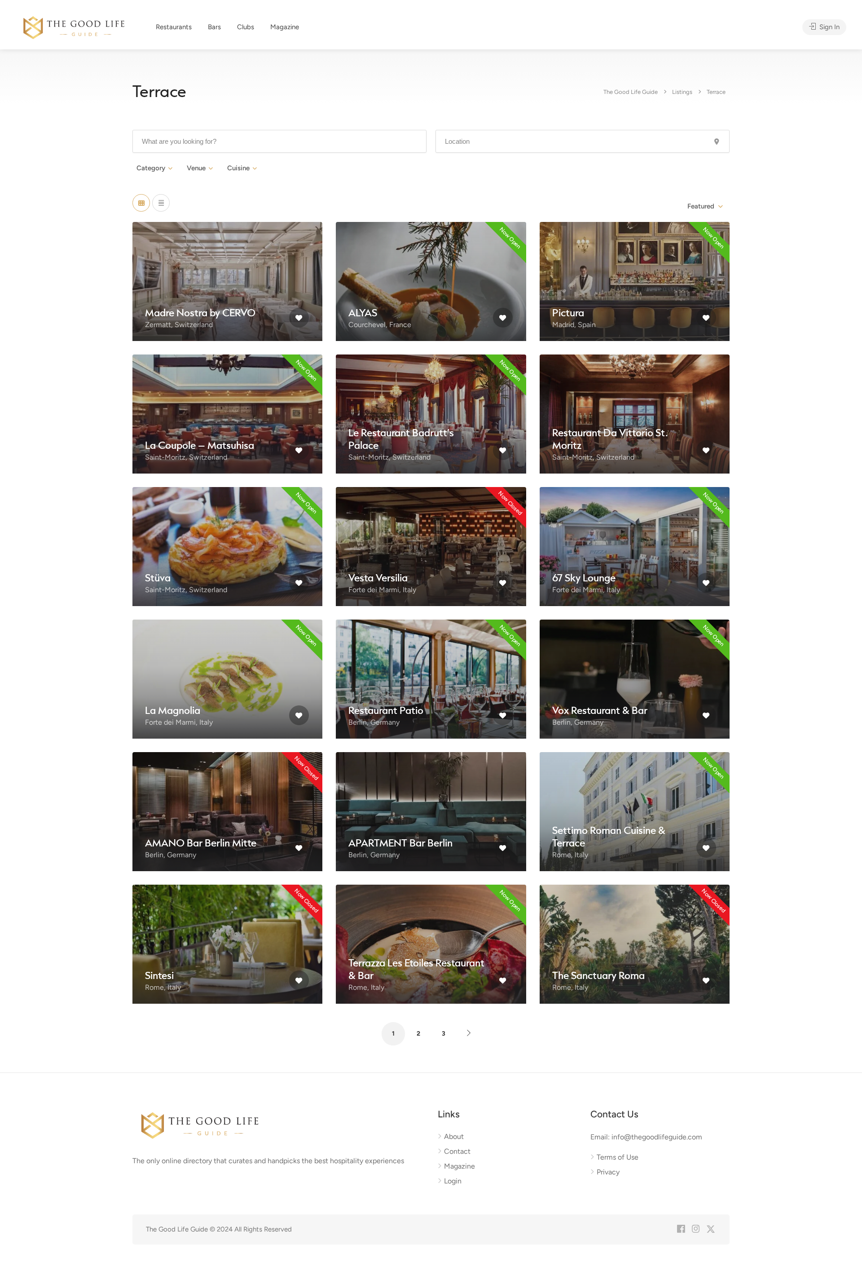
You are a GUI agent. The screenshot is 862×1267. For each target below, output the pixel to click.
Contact (457, 1151)
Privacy (608, 1172)
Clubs (245, 27)
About (454, 1136)
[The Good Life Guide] (74, 26)
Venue (196, 168)
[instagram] (695, 1229)
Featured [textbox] (700, 206)
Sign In (829, 27)
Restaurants (174, 27)
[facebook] (680, 1229)
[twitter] (710, 1229)
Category (150, 168)
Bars (214, 27)
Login (453, 1181)
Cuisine (238, 168)
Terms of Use (617, 1157)
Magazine (284, 27)
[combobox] (704, 206)
